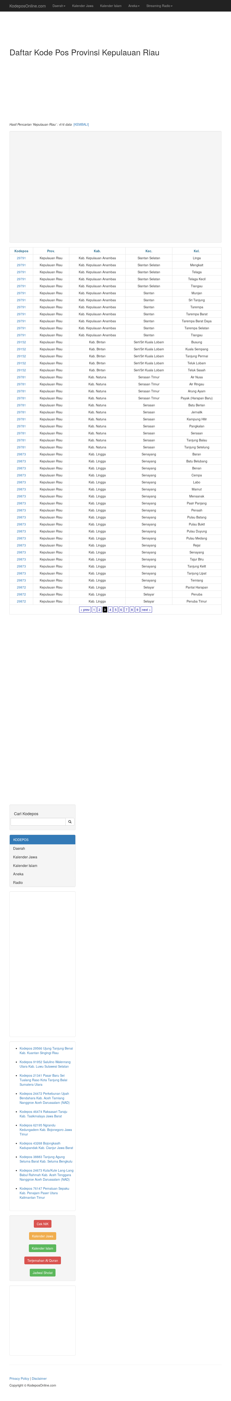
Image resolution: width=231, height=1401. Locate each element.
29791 (21, 258)
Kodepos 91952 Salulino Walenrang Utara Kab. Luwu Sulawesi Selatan (45, 1064)
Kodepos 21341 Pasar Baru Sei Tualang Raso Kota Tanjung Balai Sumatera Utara (43, 1080)
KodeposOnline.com (27, 6)
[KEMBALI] (81, 124)
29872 (21, 587)
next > (146, 609)
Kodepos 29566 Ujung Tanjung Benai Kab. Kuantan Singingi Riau (46, 1050)
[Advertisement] (115, 90)
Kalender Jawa (82, 5)
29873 (21, 454)
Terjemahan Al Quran (42, 1260)
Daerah (58, 5)
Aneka (132, 5)
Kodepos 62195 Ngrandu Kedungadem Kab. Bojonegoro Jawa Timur (46, 1129)
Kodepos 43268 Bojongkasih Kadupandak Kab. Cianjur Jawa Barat (46, 1145)
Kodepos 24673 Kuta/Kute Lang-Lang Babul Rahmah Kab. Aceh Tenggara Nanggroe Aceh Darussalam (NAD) (47, 1175)
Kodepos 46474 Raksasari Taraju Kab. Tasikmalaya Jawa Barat (43, 1113)
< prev (85, 609)
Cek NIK (43, 1224)
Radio (18, 882)
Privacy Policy (19, 1378)
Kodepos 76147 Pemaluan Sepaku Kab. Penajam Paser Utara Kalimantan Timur (44, 1193)
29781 (21, 377)
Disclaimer (39, 1378)
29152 (21, 342)
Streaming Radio (158, 5)
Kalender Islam (111, 5)
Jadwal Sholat (43, 1272)
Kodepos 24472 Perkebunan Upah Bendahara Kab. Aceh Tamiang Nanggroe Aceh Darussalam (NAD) (45, 1098)
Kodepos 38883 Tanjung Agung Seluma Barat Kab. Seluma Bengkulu (46, 1158)
